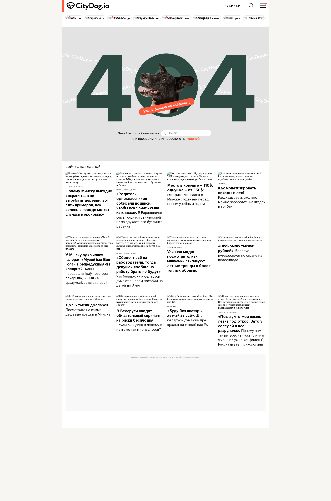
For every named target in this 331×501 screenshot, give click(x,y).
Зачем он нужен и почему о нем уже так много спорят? (139, 320)
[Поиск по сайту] (251, 6)
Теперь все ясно (75, 186)
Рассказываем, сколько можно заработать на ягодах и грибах (241, 197)
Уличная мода (175, 247)
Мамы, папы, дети (126, 189)
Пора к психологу (228, 312)
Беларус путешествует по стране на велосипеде (240, 253)
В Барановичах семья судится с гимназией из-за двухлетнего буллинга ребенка (139, 210)
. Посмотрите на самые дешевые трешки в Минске (88, 309)
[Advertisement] (165, 384)
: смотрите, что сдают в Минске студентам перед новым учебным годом (190, 194)
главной (193, 139)
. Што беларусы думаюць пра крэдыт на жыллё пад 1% (187, 317)
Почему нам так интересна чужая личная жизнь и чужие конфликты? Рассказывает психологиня (241, 330)
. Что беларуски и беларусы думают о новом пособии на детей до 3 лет (139, 271)
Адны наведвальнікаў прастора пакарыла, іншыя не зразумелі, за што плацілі (88, 269)
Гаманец (222, 184)
